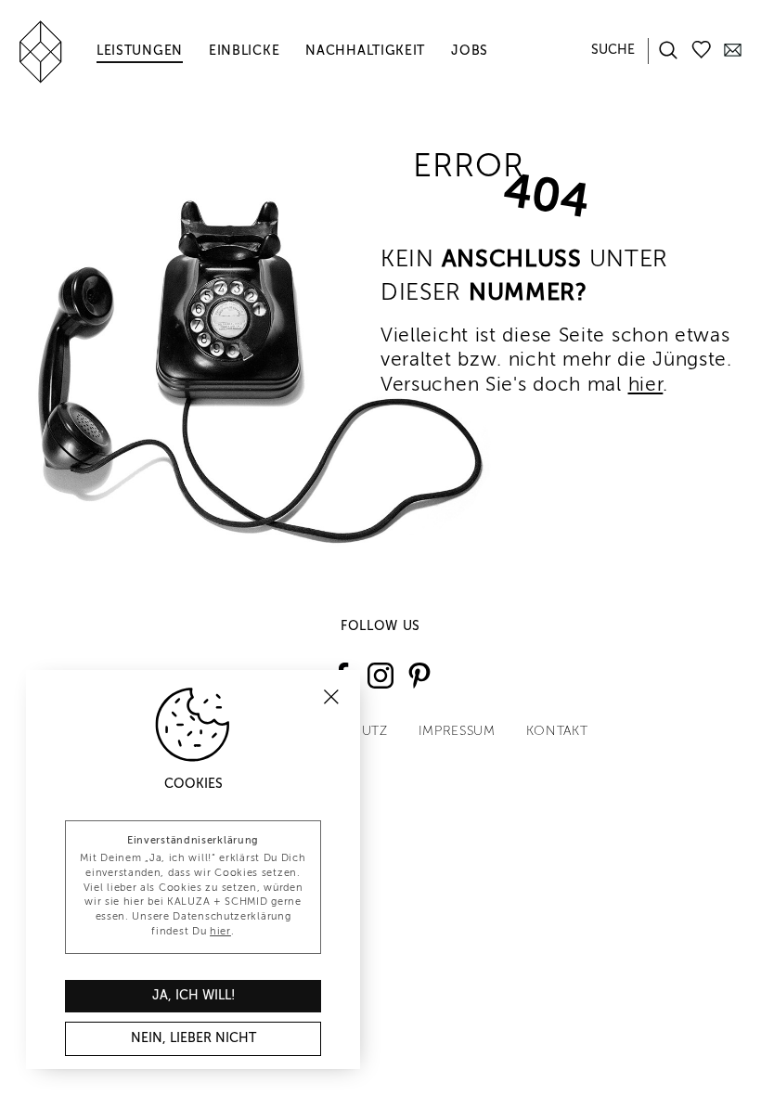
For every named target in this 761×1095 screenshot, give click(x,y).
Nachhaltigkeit (365, 51)
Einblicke (244, 51)
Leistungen (140, 51)
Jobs (469, 51)
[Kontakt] (732, 49)
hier (646, 385)
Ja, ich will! (193, 995)
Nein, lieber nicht (193, 1038)
